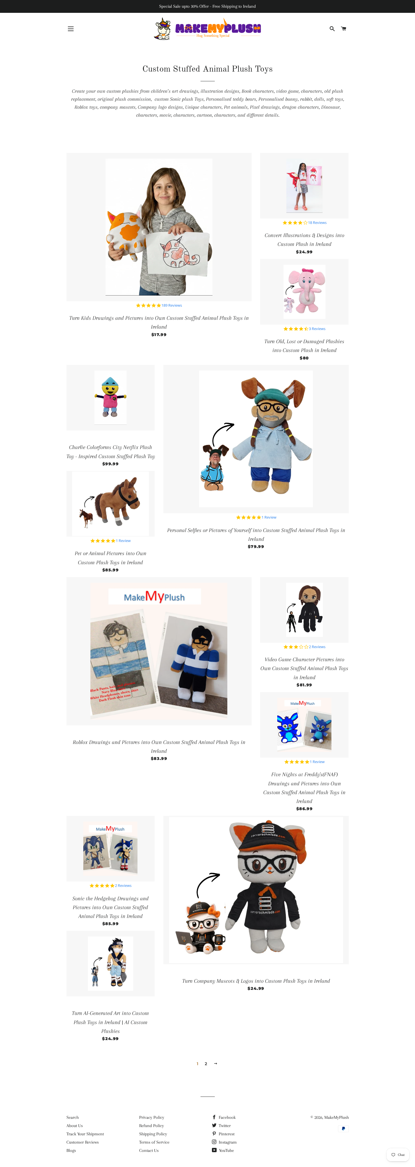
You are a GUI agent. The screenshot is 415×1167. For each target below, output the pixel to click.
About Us (74, 1125)
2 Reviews (317, 646)
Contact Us (149, 1150)
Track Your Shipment (85, 1133)
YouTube (226, 1150)
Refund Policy (151, 1125)
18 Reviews (317, 222)
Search (72, 1117)
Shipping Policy (153, 1133)
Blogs (71, 1150)
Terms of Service (154, 1142)
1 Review (123, 540)
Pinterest (226, 1133)
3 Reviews (317, 328)
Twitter (224, 1125)
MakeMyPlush (336, 1117)
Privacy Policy (151, 1117)
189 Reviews (171, 305)
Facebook (227, 1117)
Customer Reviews (82, 1142)
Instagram (227, 1142)
